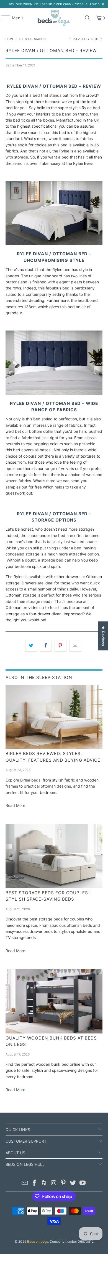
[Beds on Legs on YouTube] (82, 1183)
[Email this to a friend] (75, 645)
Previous (79, 39)
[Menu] (3, 17)
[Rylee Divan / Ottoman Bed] (54, 243)
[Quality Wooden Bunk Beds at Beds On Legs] (54, 1001)
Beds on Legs (37, 1241)
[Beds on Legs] (54, 18)
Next (95, 39)
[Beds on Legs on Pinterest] (63, 1183)
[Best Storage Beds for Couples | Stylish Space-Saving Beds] (54, 856)
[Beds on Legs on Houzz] (44, 1183)
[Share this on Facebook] (46, 645)
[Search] (87, 17)
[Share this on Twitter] (31, 645)
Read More (15, 805)
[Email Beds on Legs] (25, 1183)
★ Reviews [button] (103, 636)
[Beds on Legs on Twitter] (73, 1183)
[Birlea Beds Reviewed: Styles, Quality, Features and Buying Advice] (54, 717)
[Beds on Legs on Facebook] (34, 1183)
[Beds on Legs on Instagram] (54, 1183)
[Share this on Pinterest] (60, 645)
